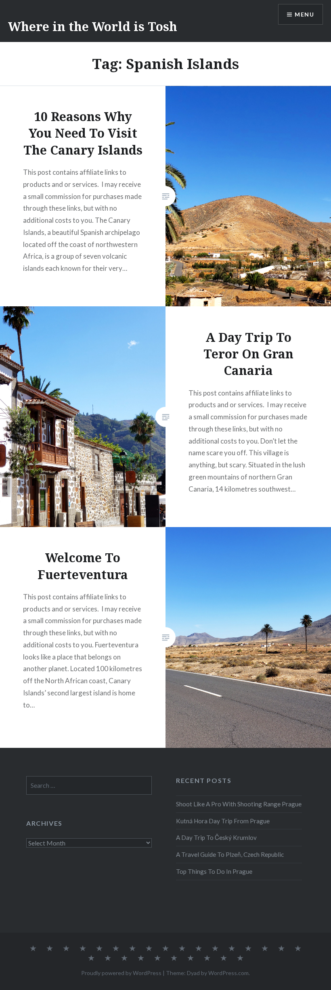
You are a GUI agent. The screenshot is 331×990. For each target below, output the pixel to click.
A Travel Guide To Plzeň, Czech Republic (230, 854)
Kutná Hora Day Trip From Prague (223, 821)
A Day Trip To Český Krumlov (216, 837)
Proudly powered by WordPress (121, 972)
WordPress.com (228, 972)
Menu (304, 14)
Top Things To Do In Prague (214, 871)
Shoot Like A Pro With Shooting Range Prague (239, 804)
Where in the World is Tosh (92, 26)
